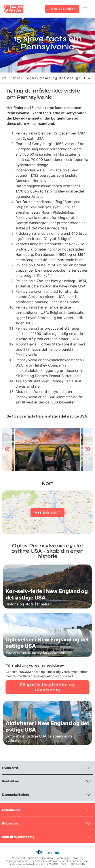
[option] (47, 449)
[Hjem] (13, 9)
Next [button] (88, 449)
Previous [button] (7, 449)
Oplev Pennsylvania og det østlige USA (51, 78)
